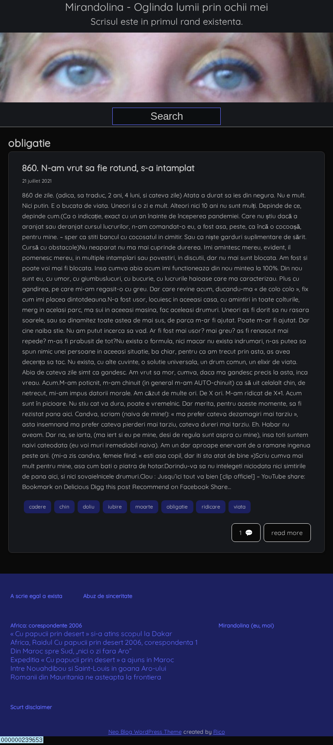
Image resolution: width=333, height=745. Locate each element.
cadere (37, 506)
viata (239, 506)
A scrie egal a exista (36, 595)
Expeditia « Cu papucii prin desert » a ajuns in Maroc (92, 659)
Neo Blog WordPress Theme (145, 731)
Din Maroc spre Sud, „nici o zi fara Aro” (71, 651)
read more (287, 533)
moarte (144, 506)
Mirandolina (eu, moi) (246, 625)
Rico (219, 731)
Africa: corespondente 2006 (46, 625)
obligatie (177, 506)
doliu (89, 506)
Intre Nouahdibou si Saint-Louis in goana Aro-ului (88, 668)
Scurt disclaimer (31, 706)
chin (64, 506)
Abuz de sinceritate (107, 595)
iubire (115, 506)
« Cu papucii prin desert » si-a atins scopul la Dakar (91, 633)
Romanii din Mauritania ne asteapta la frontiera (85, 677)
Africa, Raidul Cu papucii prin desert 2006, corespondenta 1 (104, 642)
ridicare (211, 506)
